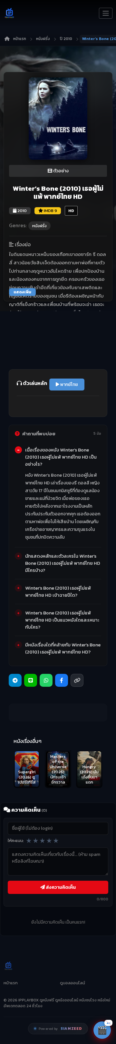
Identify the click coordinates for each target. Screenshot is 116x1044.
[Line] (30, 680)
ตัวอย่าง (60, 170)
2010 (21, 211)
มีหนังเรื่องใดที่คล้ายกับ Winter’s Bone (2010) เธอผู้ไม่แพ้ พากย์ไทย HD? (63, 648)
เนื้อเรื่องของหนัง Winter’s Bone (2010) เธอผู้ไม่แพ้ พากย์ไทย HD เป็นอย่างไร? (61, 457)
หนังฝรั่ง (43, 39)
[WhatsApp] (46, 680)
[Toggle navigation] (105, 13)
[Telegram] (15, 680)
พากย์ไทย (68, 384)
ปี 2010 (66, 39)
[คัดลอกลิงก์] (77, 680)
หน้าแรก (19, 39)
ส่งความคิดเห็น (60, 887)
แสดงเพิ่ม (22, 292)
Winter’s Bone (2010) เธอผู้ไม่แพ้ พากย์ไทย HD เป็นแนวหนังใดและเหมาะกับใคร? (62, 620)
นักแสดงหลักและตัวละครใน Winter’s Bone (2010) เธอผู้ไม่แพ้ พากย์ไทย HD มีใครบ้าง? (62, 563)
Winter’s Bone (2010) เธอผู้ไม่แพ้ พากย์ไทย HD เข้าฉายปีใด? (58, 591)
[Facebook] (61, 680)
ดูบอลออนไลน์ (72, 983)
